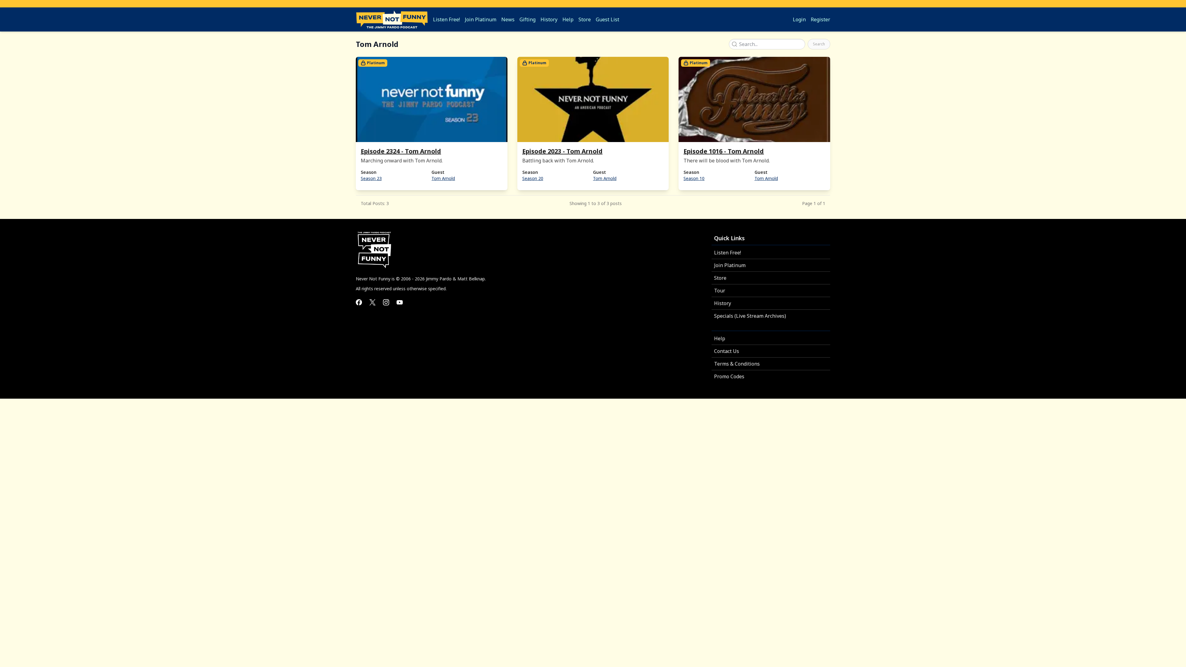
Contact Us (726, 351)
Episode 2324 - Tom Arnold (401, 151)
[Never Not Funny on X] (372, 302)
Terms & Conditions (737, 363)
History (722, 303)
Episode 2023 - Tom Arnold (562, 151)
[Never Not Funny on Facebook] (359, 302)
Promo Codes (729, 376)
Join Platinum (730, 265)
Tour (719, 290)
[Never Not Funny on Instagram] (386, 302)
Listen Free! (727, 252)
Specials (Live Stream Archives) (750, 316)
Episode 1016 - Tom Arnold (723, 151)
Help (719, 338)
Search (819, 44)
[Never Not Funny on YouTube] (400, 302)
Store (720, 278)
